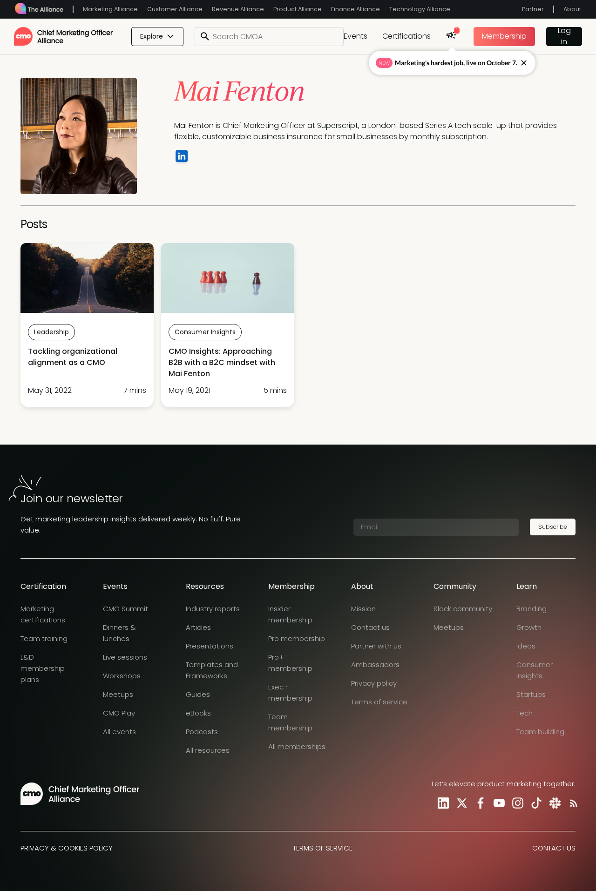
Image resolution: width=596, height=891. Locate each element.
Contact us (370, 627)
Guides (198, 694)
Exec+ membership (290, 692)
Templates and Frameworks (212, 670)
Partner (533, 9)
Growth (529, 627)
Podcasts (202, 731)
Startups (531, 694)
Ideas (525, 646)
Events (355, 36)
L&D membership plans (42, 668)
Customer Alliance (175, 9)
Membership (504, 36)
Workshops (122, 676)
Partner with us (376, 646)
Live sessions (125, 657)
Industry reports (213, 609)
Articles (198, 627)
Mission (363, 609)
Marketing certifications (42, 614)
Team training (44, 638)
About (572, 9)
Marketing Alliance (110, 9)
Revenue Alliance (238, 9)
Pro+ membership (290, 662)
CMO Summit (125, 609)
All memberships (296, 746)
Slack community (462, 609)
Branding (531, 609)
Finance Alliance (355, 9)
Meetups (118, 694)
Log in (564, 36)
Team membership (290, 722)
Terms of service (379, 702)
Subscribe (552, 527)
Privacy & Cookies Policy (66, 848)
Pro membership (296, 638)
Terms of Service (322, 848)
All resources (208, 750)
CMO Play (119, 713)
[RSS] (572, 803)
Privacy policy (374, 683)
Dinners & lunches (119, 632)
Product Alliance (297, 9)
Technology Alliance (419, 9)
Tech (524, 713)
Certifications (406, 36)
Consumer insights (534, 670)
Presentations (209, 646)
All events (119, 731)
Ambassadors (375, 664)
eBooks (198, 713)
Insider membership (290, 614)
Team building (540, 731)
